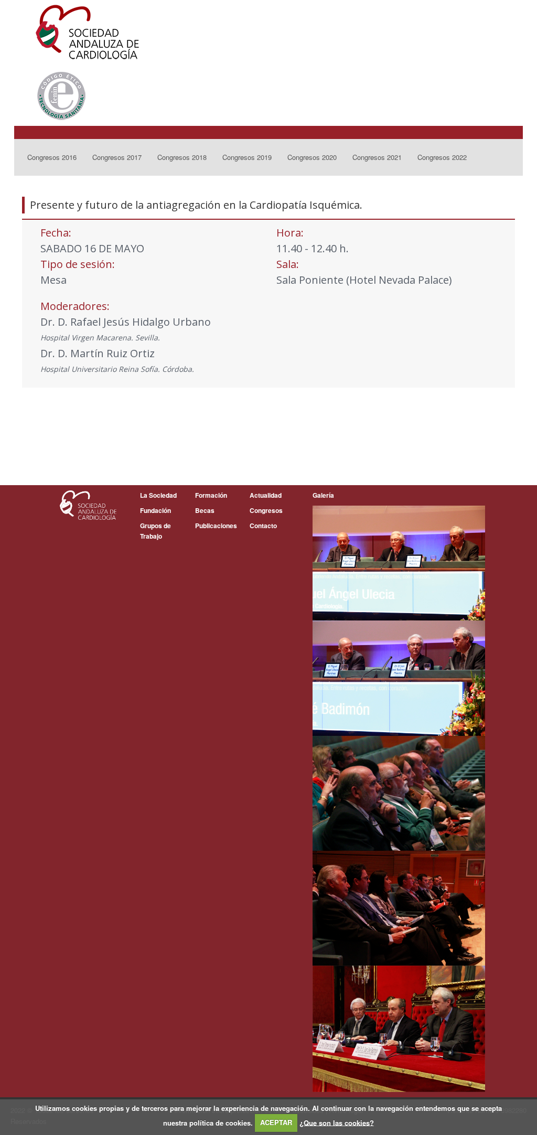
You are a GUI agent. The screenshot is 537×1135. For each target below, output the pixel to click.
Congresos (266, 510)
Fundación (155, 510)
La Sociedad (158, 495)
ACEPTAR (276, 1122)
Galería (323, 495)
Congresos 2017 (117, 157)
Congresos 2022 (442, 157)
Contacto (263, 525)
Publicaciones (216, 525)
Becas (204, 510)
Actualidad (266, 495)
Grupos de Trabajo (155, 530)
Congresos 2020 (312, 157)
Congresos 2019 (247, 157)
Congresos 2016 (52, 157)
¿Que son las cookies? (336, 1122)
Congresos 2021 (377, 157)
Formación (211, 495)
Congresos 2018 (182, 157)
